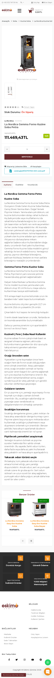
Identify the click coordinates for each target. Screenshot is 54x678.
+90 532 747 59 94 (10, 2)
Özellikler (19, 185)
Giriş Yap (36, 2)
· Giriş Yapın (35, 634)
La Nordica (9, 121)
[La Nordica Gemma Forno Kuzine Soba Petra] (27, 53)
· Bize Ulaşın (8, 644)
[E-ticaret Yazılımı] (27, 674)
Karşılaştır (36, 166)
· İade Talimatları (10, 640)
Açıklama (7, 185)
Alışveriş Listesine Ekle (16, 166)
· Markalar (7, 634)
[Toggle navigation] (19, 11)
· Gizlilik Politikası (37, 616)
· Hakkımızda (35, 610)
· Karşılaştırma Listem (39, 637)
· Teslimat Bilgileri (37, 613)
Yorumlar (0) (33, 185)
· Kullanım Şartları (37, 619)
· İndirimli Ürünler (10, 637)
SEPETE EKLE (27, 157)
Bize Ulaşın (47, 2)
